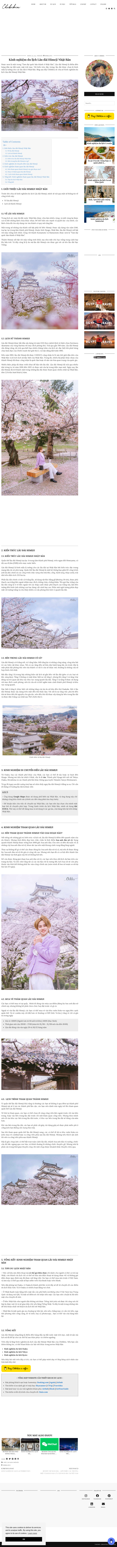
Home (33, 4)
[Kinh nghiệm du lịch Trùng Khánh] (68, 1444)
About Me (42, 4)
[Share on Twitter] (9, 1459)
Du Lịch (53, 4)
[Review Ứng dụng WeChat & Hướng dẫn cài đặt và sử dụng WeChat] (49, 1444)
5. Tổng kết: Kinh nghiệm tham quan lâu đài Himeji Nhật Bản (26, 177)
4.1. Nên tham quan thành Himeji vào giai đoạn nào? (23, 169)
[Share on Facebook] (6, 1459)
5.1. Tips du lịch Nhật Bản (14, 180)
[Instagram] (106, 8)
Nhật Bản (40, 55)
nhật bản (16, 1462)
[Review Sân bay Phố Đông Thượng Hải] (11, 1444)
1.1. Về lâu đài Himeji (12, 151)
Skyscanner (41, 1385)
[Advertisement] (58, 30)
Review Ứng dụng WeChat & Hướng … (48, 1453)
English (103, 4)
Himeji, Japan (7, 1465)
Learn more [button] (32, 1533)
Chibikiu (11, 6)
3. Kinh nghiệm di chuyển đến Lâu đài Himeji (20, 164)
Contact (93, 4)
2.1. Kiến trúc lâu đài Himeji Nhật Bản (18, 159)
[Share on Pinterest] (12, 1459)
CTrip (49, 1385)
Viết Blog (72, 4)
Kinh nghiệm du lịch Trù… (68, 1453)
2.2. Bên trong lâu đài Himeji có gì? (17, 161)
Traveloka (58, 1385)
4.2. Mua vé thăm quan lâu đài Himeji (18, 172)
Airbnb (60, 1382)
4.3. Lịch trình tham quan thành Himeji (18, 174)
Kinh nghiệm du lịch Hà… (29, 1453)
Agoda (52, 1382)
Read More (99, 94)
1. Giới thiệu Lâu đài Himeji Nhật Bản (17, 148)
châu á (5, 1462)
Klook (52, 1389)
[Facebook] (109, 8)
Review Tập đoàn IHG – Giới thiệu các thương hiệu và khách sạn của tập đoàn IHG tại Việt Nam (59, 1470)
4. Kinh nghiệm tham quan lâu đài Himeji (18, 166)
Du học (62, 4)
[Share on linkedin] (15, 1459)
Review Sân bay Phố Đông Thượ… (10, 1453)
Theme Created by (105, 1544)
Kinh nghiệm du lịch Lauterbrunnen (15, 1469)
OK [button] (24, 1539)
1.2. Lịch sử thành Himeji (13, 153)
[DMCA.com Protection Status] (99, 358)
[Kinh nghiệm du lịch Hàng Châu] (30, 1444)
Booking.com (43, 1382)
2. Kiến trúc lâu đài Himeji (13, 156)
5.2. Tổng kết (9, 182)
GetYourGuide (62, 1389)
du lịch (10, 1462)
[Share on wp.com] (18, 1459)
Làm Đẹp (83, 4)
